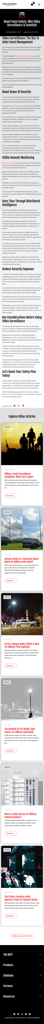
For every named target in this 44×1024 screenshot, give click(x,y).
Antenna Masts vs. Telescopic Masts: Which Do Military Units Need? (22, 560)
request (24, 394)
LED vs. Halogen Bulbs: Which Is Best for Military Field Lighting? (22, 645)
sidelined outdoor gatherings (25, 56)
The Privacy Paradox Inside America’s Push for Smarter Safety (21, 898)
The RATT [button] (8, 954)
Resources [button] (9, 996)
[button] (14, 405)
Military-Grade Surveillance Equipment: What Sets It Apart (19, 475)
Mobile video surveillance (9, 163)
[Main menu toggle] (39, 4)
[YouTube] (30, 1014)
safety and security (16, 106)
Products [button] (8, 965)
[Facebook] (14, 1014)
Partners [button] (8, 986)
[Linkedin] (26, 1014)
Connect (9, 394)
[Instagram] (22, 1014)
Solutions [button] (8, 975)
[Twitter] (18, 1014)
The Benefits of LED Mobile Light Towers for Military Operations (20, 730)
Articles (22, 17)
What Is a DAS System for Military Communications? (21, 815)
